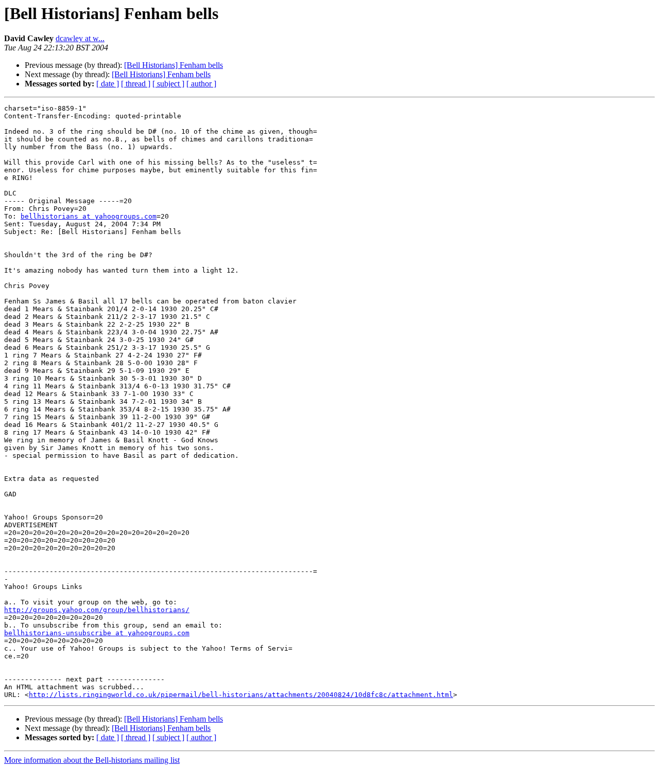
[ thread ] (135, 83)
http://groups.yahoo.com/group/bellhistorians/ (96, 610)
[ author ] (201, 83)
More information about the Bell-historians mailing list (92, 760)
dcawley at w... (80, 38)
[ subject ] (168, 83)
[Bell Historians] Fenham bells (173, 65)
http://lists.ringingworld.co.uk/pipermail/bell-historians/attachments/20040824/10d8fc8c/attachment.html (241, 695)
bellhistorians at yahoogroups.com (89, 216)
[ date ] (107, 83)
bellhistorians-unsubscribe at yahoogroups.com (96, 633)
